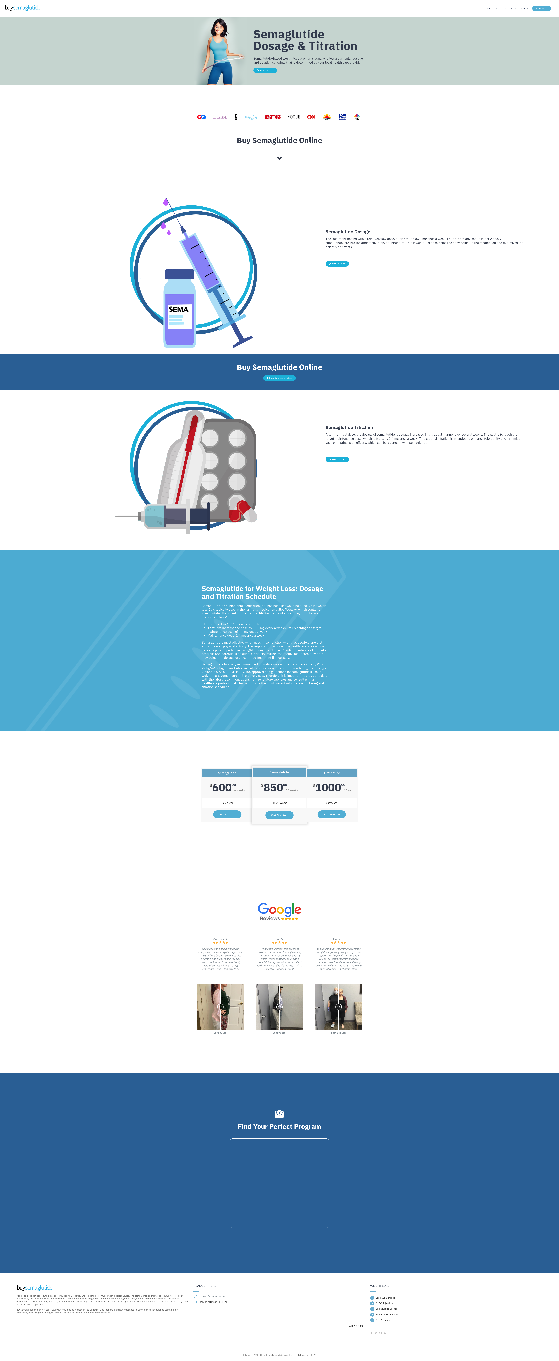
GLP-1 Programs (384, 1320)
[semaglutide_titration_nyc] (190, 195)
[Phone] (385, 1333)
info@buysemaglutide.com (213, 1302)
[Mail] (380, 1333)
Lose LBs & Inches (385, 1298)
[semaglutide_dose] (190, 391)
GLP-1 (314, 1355)
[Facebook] (371, 1333)
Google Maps (356, 1326)
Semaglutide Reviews (387, 1314)
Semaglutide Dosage (386, 1309)
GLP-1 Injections (384, 1303)
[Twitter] (376, 1333)
